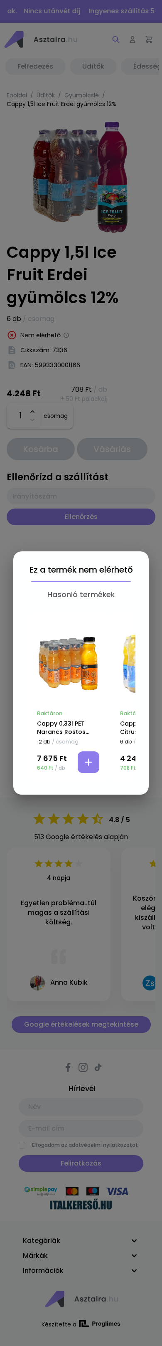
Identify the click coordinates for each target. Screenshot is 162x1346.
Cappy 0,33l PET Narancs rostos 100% (61, 727)
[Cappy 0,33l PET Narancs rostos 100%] (68, 663)
